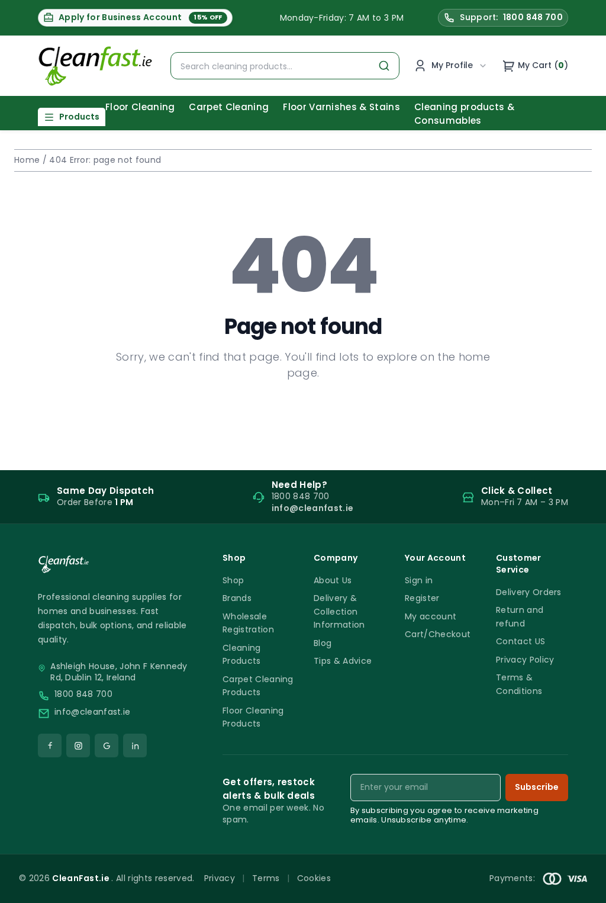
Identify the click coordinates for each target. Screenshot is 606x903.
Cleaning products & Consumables (464, 114)
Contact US (520, 641)
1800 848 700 (83, 694)
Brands (237, 598)
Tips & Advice (343, 661)
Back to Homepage (302, 411)
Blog (322, 643)
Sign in (419, 580)
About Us (333, 580)
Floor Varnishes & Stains (341, 107)
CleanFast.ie (81, 878)
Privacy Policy (525, 660)
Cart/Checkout (437, 634)
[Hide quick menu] (450, 861)
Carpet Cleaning (229, 107)
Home (27, 160)
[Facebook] (50, 745)
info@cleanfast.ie (92, 712)
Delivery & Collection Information (339, 611)
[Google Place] (106, 745)
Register (422, 598)
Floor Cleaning (140, 107)
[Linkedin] (135, 745)
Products (79, 117)
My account (430, 616)
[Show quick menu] (582, 888)
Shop (233, 580)
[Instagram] (78, 745)
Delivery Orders (529, 592)
